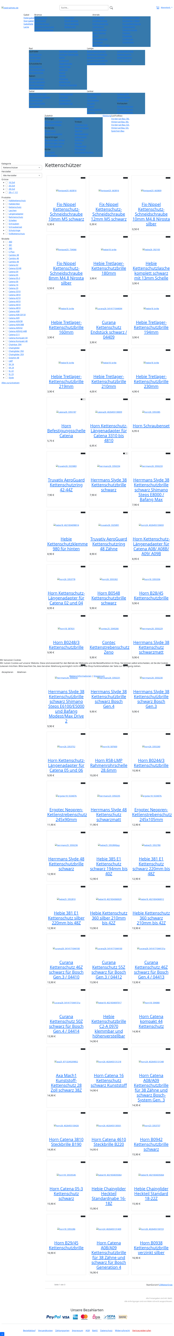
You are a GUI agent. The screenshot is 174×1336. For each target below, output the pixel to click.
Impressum (99, 676)
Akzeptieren (7, 672)
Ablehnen (21, 672)
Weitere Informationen (80, 676)
